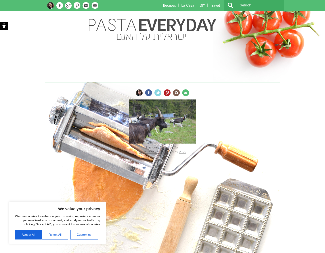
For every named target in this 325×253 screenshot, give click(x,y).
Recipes (169, 5)
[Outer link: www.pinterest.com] (77, 5)
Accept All (28, 234)
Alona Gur (172, 147)
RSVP (182, 152)
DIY (202, 5)
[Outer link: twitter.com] (158, 92)
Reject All (55, 234)
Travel (215, 5)
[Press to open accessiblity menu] (4, 26)
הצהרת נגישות (149, 152)
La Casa (187, 5)
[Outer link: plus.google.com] (68, 5)
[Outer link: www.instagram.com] (86, 5)
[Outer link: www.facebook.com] (59, 5)
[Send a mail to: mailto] (95, 5)
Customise (84, 234)
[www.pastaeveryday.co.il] (50, 5)
